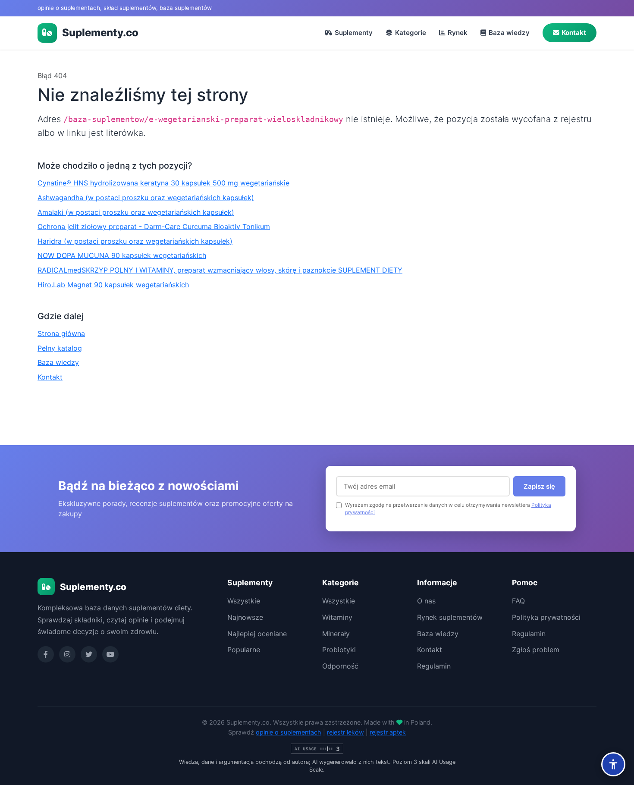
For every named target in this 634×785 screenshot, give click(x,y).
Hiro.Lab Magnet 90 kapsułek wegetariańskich (113, 284)
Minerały (336, 633)
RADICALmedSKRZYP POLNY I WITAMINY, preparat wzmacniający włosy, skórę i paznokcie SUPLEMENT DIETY (220, 270)
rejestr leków (345, 732)
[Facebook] (46, 654)
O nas (426, 601)
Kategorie (410, 32)
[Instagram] (67, 654)
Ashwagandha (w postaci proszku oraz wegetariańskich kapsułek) (146, 197)
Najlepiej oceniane (257, 633)
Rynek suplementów (450, 617)
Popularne (243, 649)
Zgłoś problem (535, 649)
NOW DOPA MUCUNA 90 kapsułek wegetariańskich (122, 255)
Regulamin (434, 666)
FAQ (518, 601)
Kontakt (574, 32)
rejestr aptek (388, 732)
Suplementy (354, 32)
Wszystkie (243, 601)
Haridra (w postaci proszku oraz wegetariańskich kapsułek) (135, 241)
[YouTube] (110, 654)
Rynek (458, 32)
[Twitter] (89, 654)
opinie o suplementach (288, 732)
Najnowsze (245, 617)
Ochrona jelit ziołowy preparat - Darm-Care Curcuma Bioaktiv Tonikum (154, 226)
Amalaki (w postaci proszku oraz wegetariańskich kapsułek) (136, 212)
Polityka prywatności (546, 617)
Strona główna (61, 333)
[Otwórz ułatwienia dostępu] (613, 764)
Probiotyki (339, 649)
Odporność (340, 666)
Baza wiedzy (509, 32)
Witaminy (337, 617)
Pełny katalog (60, 348)
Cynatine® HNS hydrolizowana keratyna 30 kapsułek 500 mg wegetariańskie (163, 183)
